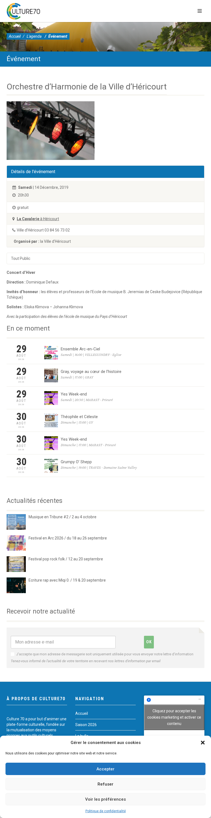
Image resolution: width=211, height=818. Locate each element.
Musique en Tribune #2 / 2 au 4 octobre (62, 517)
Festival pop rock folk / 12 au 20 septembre (66, 559)
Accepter (105, 769)
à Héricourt (38, 219)
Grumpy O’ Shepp (76, 461)
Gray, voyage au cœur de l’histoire (91, 371)
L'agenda (34, 36)
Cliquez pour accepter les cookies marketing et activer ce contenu (174, 717)
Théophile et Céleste (79, 416)
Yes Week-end (74, 394)
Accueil (15, 36)
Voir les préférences (105, 799)
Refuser (105, 784)
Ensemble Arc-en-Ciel (80, 349)
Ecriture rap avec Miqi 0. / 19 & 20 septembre (67, 580)
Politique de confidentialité (105, 811)
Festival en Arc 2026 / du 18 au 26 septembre (68, 538)
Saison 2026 (86, 724)
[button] (203, 742)
